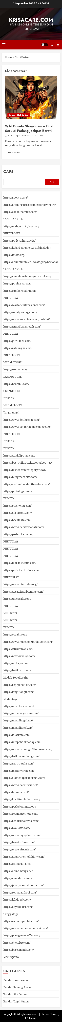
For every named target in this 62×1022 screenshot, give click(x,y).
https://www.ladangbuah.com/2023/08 (27, 427)
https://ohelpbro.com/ (16, 942)
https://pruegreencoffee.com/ (21, 935)
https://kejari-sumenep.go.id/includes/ (27, 247)
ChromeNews (48, 1014)
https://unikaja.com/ (15, 663)
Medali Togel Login (15, 677)
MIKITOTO (10, 613)
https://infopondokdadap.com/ (22, 742)
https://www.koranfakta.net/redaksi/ (26, 319)
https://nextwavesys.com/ (19, 656)
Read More (14, 152)
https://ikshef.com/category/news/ (24, 470)
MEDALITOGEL (12, 405)
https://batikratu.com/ (17, 670)
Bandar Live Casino (15, 980)
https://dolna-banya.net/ (18, 871)
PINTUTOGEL (12, 233)
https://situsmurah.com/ (18, 649)
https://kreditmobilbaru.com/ (21, 799)
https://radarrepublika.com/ (21, 921)
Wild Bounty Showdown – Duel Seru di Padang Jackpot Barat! (29, 128)
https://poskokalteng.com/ (19, 806)
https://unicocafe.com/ (17, 598)
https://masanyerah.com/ (19, 771)
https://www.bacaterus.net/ (20, 785)
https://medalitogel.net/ (18, 720)
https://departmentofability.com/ (23, 856)
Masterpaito (11, 957)
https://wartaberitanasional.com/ (24, 305)
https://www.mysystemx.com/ (22, 835)
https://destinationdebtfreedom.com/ (26, 484)
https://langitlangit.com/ (18, 692)
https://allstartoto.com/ (17, 513)
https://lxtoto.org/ (14, 255)
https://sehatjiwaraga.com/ (20, 312)
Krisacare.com (31, 20)
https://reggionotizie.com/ (19, 685)
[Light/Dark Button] (44, 44)
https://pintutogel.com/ (17, 491)
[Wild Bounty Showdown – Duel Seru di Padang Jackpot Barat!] (31, 97)
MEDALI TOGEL (13, 362)
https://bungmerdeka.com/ (20, 477)
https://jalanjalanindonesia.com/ (23, 885)
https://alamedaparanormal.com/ (24, 778)
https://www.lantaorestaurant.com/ (25, 928)
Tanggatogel (11, 412)
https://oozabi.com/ (15, 634)
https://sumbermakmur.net (20, 291)
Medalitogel (11, 699)
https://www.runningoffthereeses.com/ (27, 749)
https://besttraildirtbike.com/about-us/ (27, 462)
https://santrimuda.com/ (18, 763)
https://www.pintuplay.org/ (20, 584)
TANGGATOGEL (13, 219)
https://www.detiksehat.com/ (21, 420)
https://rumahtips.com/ (17, 878)
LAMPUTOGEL (12, 376)
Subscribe (57, 44)
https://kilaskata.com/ (16, 735)
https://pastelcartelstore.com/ (21, 570)
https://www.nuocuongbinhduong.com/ (28, 642)
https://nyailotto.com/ (16, 828)
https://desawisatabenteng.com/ (23, 591)
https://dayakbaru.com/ (18, 907)
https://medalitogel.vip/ (18, 727)
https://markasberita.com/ (19, 563)
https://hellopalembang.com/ (21, 756)
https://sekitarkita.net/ (17, 864)
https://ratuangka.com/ (17, 348)
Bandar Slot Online (18, 115)
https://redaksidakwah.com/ (21, 821)
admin (11, 136)
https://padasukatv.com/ (18, 534)
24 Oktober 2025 (27, 136)
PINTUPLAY (10, 298)
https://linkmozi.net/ (16, 792)
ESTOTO (8, 398)
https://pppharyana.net (17, 283)
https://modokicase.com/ (18, 706)
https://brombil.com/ (16, 384)
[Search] (52, 45)
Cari (8, 171)
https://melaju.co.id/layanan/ (21, 226)
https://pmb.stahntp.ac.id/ (19, 240)
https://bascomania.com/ (18, 950)
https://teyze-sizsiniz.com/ (19, 849)
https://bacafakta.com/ (17, 520)
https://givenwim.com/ (17, 505)
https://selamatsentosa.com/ (20, 813)
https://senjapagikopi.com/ (20, 892)
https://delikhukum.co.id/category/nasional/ (31, 262)
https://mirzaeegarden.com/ (21, 713)
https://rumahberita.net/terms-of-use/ (27, 276)
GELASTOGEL (12, 391)
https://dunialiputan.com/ (19, 455)
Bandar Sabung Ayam (17, 987)
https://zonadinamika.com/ (20, 212)
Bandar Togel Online (16, 1001)
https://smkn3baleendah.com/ (22, 326)
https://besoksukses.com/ (19, 842)
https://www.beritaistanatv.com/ (23, 527)
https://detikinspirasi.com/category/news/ (29, 205)
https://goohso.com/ (15, 197)
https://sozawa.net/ (15, 369)
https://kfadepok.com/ (17, 899)
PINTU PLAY (11, 577)
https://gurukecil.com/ (17, 341)
